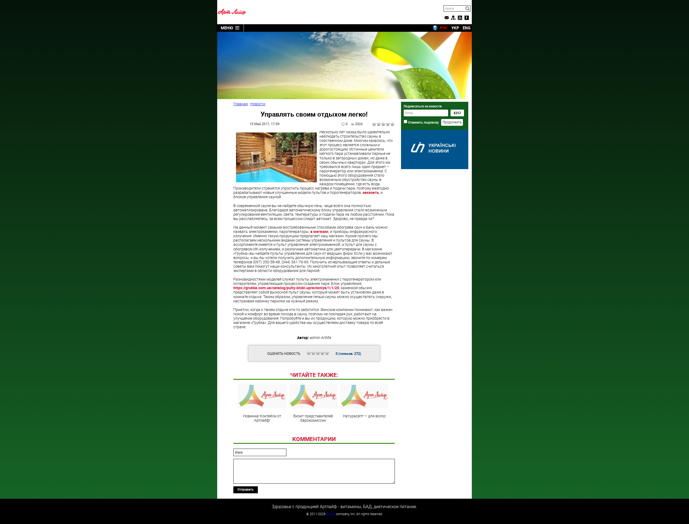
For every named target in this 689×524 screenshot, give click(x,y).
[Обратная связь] (446, 18)
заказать (371, 192)
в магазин (319, 231)
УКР (455, 27)
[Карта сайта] (453, 18)
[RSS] (460, 18)
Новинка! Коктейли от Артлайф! (262, 417)
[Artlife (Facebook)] (467, 18)
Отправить (245, 489)
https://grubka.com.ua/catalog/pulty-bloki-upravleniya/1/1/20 (286, 287)
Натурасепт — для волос (364, 415)
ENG (466, 27)
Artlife (330, 514)
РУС (444, 27)
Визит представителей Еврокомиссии (313, 417)
